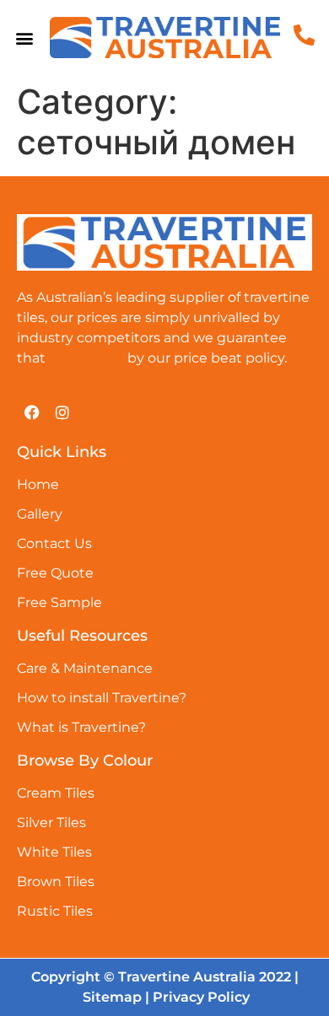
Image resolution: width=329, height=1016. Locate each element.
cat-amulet (86, 358)
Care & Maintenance (85, 668)
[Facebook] (32, 412)
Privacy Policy (201, 997)
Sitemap (112, 997)
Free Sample (59, 602)
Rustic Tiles (55, 911)
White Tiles (54, 852)
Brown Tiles (55, 882)
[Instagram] (62, 412)
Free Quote (55, 573)
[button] (25, 37)
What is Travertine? (81, 727)
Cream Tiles (55, 793)
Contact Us (54, 543)
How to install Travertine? (101, 698)
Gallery (39, 514)
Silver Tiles (51, 822)
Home (38, 484)
